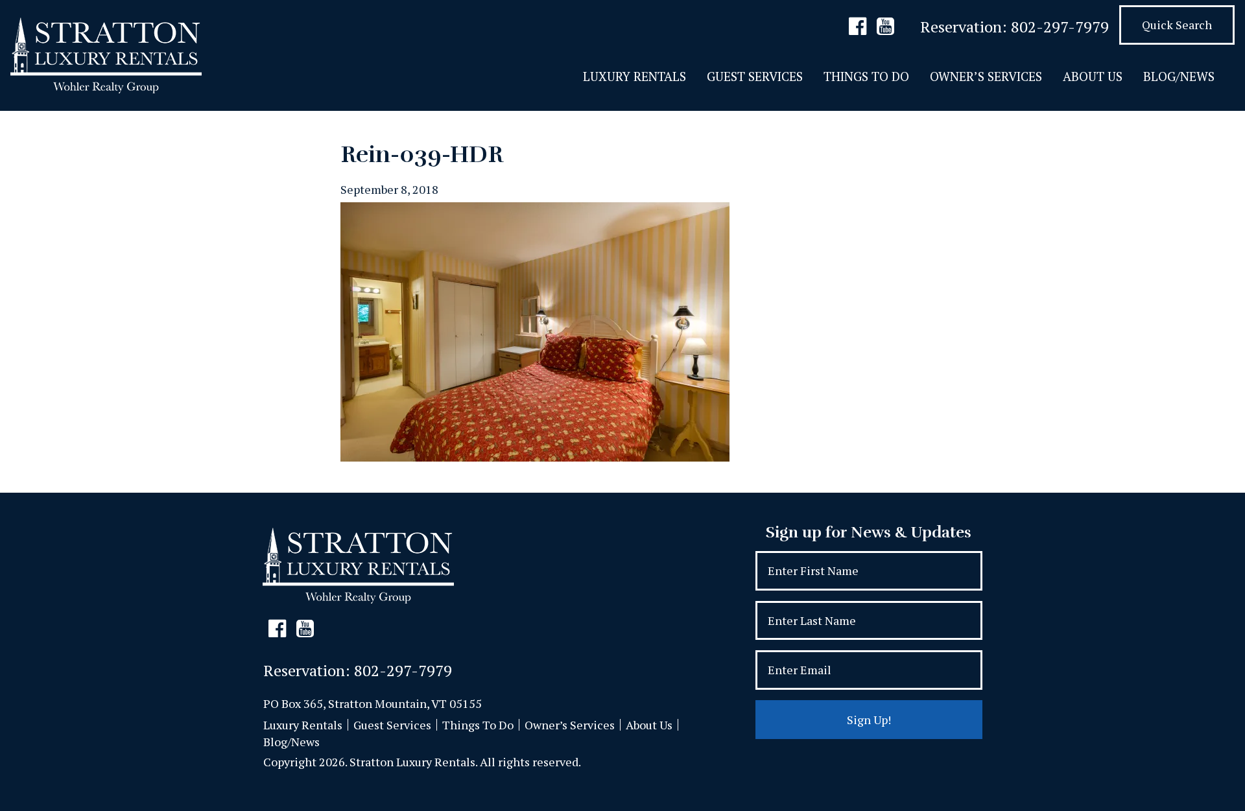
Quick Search (1177, 24)
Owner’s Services (986, 76)
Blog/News (1179, 76)
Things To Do (866, 76)
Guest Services (755, 76)
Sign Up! (869, 719)
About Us (1092, 76)
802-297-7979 (1060, 26)
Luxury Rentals (634, 76)
